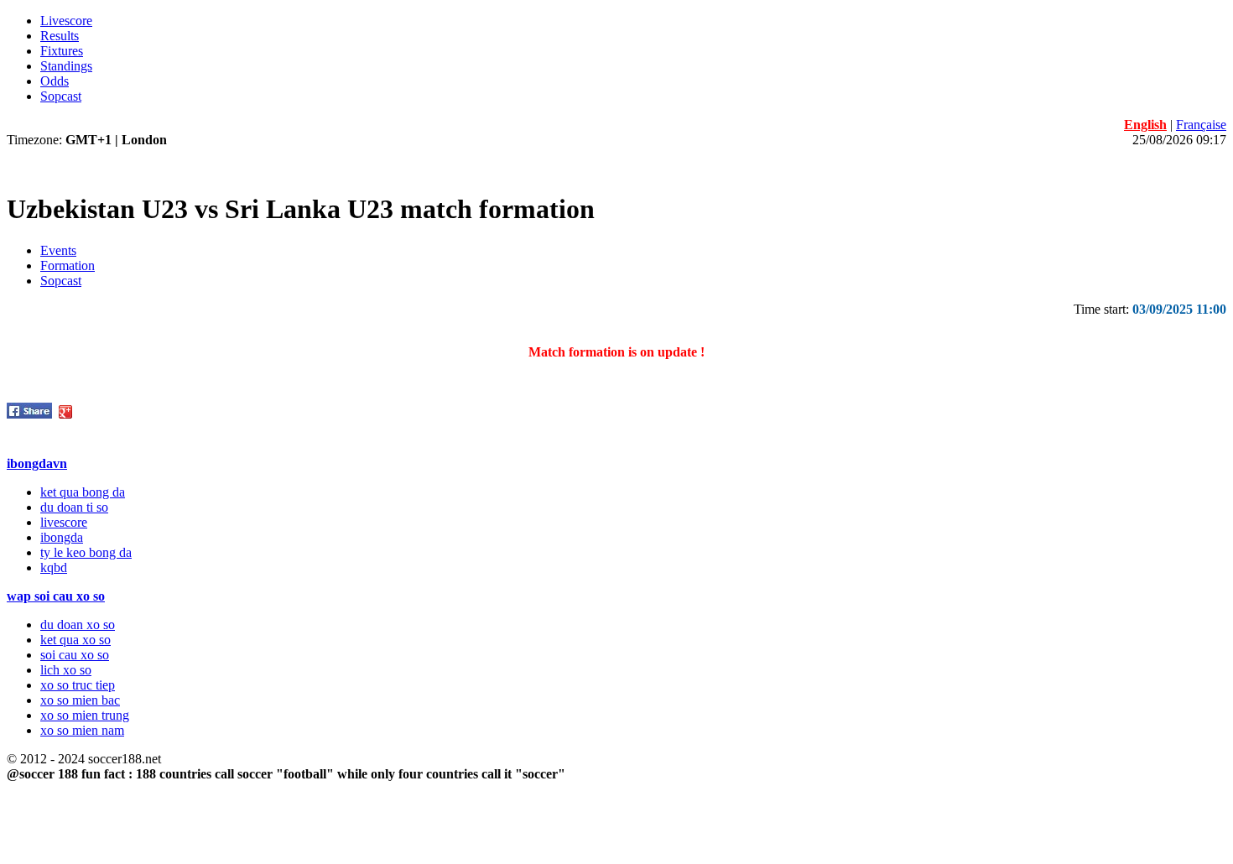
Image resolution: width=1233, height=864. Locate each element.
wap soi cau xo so (56, 596)
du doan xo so (77, 624)
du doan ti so (74, 507)
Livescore (66, 20)
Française (1201, 124)
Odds (54, 81)
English (1145, 124)
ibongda (61, 537)
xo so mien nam (82, 730)
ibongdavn (37, 463)
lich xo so (65, 670)
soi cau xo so (74, 655)
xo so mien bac (80, 700)
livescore (63, 522)
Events (58, 250)
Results (59, 36)
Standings (66, 66)
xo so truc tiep (77, 685)
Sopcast (60, 96)
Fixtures (61, 51)
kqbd (53, 567)
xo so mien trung (84, 715)
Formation (67, 265)
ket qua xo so (75, 639)
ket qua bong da (82, 492)
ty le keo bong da (86, 552)
